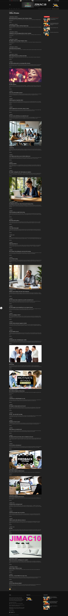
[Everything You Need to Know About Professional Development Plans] (25, 189)
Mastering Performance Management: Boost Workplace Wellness (20, 18)
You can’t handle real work (14, 331)
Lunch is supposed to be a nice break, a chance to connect (19, 108)
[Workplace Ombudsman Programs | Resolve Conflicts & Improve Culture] (15, 0)
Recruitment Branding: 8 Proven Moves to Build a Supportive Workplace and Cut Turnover (54, 24)
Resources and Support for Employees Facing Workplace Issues (53, 598)
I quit (10, 236)
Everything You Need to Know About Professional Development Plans (21, 203)
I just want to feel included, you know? (16, 92)
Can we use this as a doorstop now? (15, 445)
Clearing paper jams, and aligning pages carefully (17, 339)
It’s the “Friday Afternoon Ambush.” (15, 583)
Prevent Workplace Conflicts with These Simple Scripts (18, 25)
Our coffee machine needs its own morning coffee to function (19, 63)
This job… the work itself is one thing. (15, 414)
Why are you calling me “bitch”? (15, 314)
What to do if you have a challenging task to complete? (18, 559)
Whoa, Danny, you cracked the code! (15, 429)
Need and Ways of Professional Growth (54, 32)
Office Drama (16, 24)
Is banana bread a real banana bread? (15, 504)
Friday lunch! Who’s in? (13, 243)
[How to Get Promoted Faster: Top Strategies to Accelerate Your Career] (32, 0)
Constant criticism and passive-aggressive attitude (18, 323)
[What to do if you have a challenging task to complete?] (25, 546)
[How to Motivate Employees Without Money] (25, 379)
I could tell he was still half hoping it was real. (17, 398)
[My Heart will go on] (25, 75)
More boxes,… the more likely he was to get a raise (18, 575)
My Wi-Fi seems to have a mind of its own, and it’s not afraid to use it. (21, 299)
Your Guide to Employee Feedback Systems (16, 470)
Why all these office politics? (14, 220)
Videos (16, 8)
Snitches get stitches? (13, 163)
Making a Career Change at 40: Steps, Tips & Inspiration (19, 291)
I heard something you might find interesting (17, 212)
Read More (10, 29)
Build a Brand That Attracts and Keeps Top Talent (18, 55)
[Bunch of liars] (25, 353)
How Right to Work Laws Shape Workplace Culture (18, 40)
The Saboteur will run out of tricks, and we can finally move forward (21, 436)
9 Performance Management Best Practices (16, 496)
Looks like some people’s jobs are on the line (17, 512)
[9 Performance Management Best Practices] (25, 485)
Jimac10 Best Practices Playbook (15, 48)
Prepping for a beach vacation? (14, 421)
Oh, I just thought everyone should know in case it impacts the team (21, 307)
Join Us (19, 8)
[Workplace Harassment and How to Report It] (48, 0)
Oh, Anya (10, 528)
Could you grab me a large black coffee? (16, 100)
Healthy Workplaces (12, 24)
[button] (16, 601)
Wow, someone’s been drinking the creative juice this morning (20, 251)
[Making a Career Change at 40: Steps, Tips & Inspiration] (25, 277)
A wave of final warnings (13, 258)
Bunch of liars (11, 364)
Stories (11, 8)
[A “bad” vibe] (25, 133)
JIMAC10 (40, 4)
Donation (14, 8)
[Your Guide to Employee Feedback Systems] (25, 459)
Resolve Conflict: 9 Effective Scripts (15, 568)
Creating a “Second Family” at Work (54, 27)
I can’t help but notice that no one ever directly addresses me (19, 156)
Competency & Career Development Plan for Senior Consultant (20, 33)
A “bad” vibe (11, 147)
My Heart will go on (12, 84)
